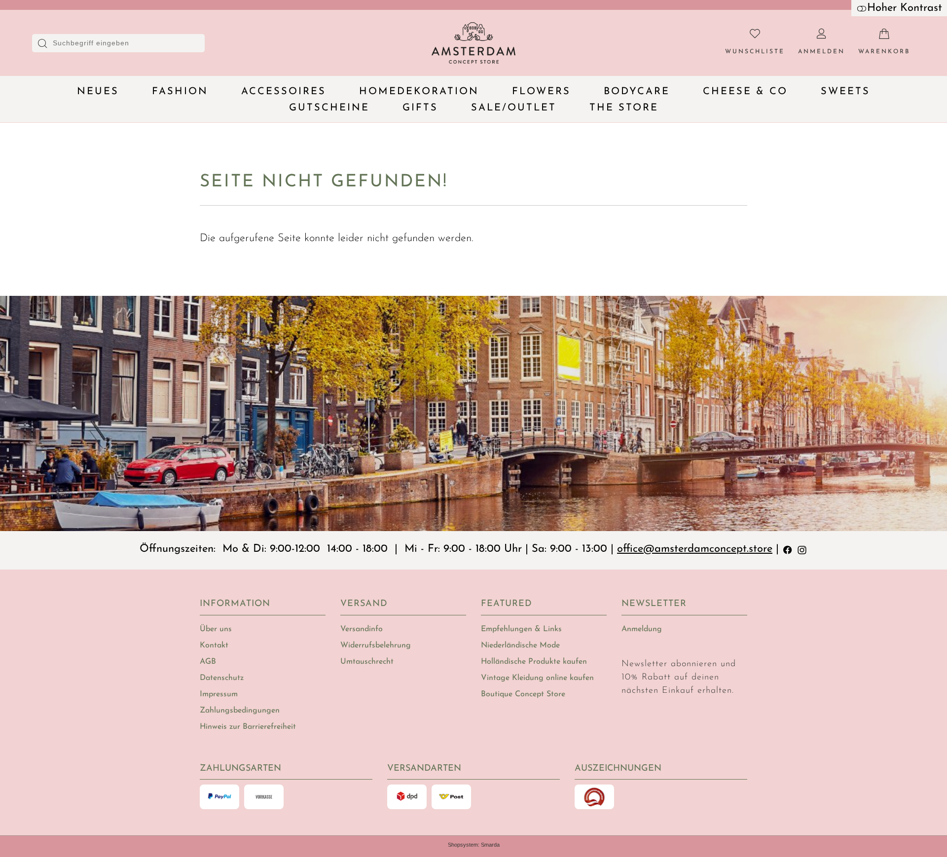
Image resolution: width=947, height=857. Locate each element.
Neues (98, 92)
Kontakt (214, 645)
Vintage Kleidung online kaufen (537, 678)
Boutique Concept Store (523, 694)
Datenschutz (222, 678)
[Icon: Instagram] (802, 549)
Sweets (845, 92)
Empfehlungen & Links (521, 629)
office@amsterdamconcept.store (694, 549)
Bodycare (637, 92)
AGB (208, 662)
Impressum (219, 694)
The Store (623, 108)
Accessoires (283, 92)
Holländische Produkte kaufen (534, 662)
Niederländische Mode (520, 645)
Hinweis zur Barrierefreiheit (248, 727)
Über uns (216, 629)
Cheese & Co (745, 92)
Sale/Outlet (513, 108)
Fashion (180, 92)
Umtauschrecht (367, 662)
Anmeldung (641, 629)
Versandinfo (361, 629)
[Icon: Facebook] (787, 549)
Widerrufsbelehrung (375, 645)
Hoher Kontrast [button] (904, 8)
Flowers (541, 92)
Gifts (420, 108)
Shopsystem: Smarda (474, 845)
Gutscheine (329, 108)
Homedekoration (419, 92)
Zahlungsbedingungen (240, 710)
